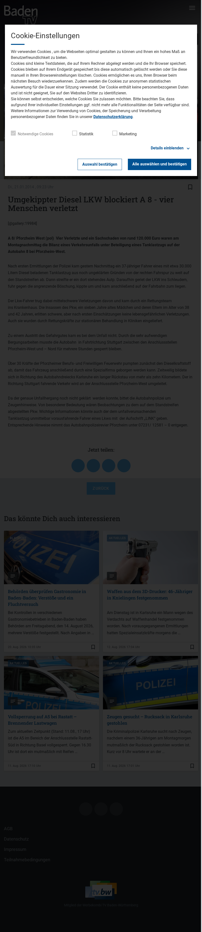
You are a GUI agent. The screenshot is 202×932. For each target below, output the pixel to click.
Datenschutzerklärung (113, 116)
